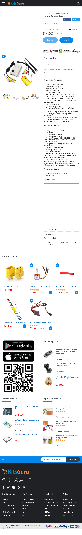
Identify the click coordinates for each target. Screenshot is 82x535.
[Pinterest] (18, 488)
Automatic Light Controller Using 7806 (66, 422)
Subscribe (73, 459)
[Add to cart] (76, 292)
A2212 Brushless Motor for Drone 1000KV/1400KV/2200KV (41, 287)
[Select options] (50, 292)
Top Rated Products (53, 398)
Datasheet (51, 234)
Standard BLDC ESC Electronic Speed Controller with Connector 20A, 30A (15, 323)
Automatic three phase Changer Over (65, 408)
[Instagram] (13, 488)
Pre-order (66, 40)
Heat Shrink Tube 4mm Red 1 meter (67, 287)
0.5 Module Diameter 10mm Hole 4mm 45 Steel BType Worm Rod (66, 351)
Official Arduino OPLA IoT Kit (26, 434)
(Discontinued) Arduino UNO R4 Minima (27, 408)
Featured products (52, 341)
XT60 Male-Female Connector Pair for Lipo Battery (15, 287)
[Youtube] (24, 488)
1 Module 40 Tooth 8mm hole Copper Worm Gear (67, 378)
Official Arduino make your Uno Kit (27, 421)
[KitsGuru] (15, 3)
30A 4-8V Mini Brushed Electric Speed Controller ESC (41, 323)
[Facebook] (3, 488)
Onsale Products (10, 398)
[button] (34, 290)
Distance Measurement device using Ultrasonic (67, 437)
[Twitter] (8, 488)
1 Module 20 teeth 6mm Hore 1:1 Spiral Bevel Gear (67, 365)
